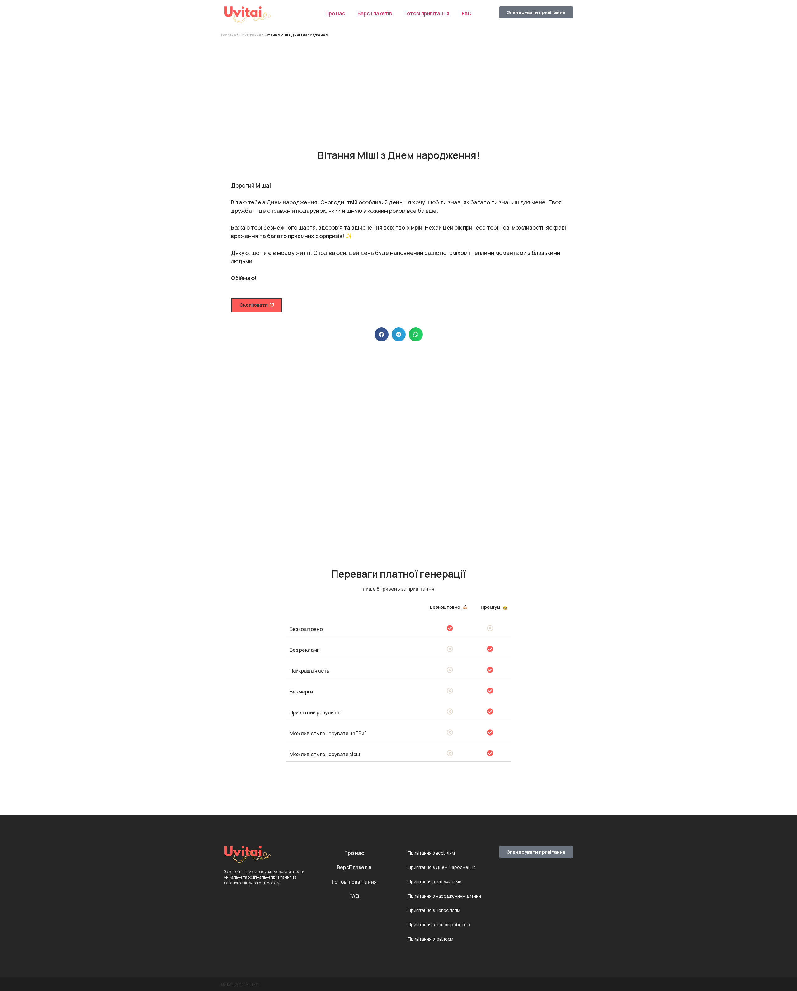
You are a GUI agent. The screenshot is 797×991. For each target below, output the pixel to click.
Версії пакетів (374, 13)
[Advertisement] (398, 87)
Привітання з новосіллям (434, 910)
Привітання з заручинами (434, 881)
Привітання (250, 35)
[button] (256, 305)
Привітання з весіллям (431, 853)
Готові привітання (426, 13)
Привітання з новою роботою (439, 924)
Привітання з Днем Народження (442, 867)
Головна (228, 35)
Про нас (335, 13)
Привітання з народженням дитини (444, 896)
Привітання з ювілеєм (430, 939)
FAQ (467, 13)
